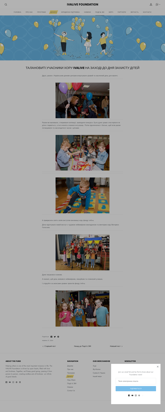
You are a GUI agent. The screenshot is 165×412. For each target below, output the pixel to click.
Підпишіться (136, 389)
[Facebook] (129, 395)
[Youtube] (132, 395)
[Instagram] (136, 395)
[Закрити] (157, 366)
